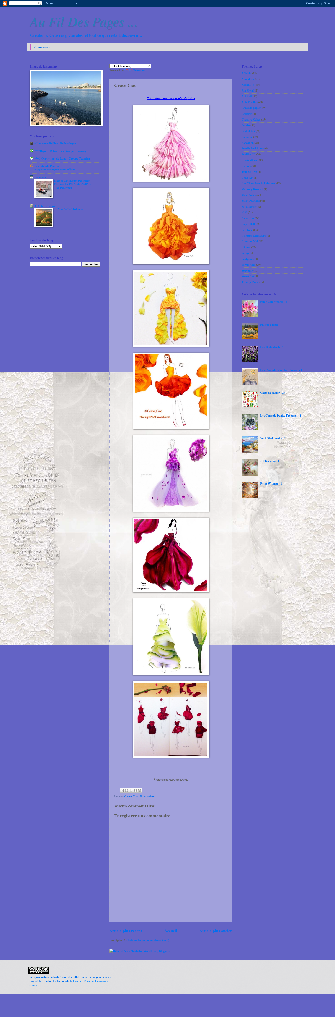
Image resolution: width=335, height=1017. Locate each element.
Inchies (246, 166)
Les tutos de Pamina (46, 166)
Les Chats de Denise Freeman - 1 (280, 415)
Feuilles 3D (248, 154)
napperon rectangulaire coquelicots (54, 169)
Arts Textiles (250, 102)
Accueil (170, 931)
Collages (247, 114)
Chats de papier (251, 108)
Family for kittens (253, 148)
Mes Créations (251, 201)
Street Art (248, 276)
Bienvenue (42, 47)
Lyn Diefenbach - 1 (271, 347)
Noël (244, 212)
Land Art (247, 178)
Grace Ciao (131, 796)
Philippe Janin (269, 324)
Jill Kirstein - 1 (269, 461)
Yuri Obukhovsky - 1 (273, 438)
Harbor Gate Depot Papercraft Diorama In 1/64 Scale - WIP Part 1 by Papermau (73, 184)
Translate (139, 70)
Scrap (245, 253)
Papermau (40, 177)
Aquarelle (248, 85)
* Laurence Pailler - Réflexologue (55, 143)
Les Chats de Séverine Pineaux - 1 (281, 370)
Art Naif (247, 96)
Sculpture (248, 259)
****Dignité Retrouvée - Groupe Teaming (60, 151)
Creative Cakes (251, 119)
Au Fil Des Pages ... (84, 21)
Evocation (248, 143)
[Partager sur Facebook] (135, 790)
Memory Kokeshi (252, 189)
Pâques (246, 247)
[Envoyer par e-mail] (122, 790)
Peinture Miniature (254, 235)
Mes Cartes (249, 195)
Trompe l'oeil (250, 282)
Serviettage (248, 264)
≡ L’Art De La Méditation (69, 209)
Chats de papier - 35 (272, 393)
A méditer (248, 79)
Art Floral (248, 90)
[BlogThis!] (126, 790)
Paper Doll (248, 224)
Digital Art (248, 131)
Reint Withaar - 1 (271, 483)
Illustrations (147, 796)
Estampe (247, 137)
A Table (246, 73)
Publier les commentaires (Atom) (148, 940)
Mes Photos (249, 206)
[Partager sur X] (131, 790)
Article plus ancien (215, 931)
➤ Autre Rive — (44, 206)
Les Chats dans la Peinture (258, 183)
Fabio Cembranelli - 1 (273, 302)
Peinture (247, 230)
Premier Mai (250, 241)
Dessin (246, 125)
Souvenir (247, 270)
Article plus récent (125, 931)
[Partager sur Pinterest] (139, 790)
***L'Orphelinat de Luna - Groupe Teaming (62, 158)
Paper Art (248, 218)
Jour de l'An (249, 172)
